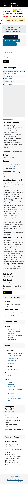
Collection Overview (10, 37)
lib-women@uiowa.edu (13, 464)
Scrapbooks (11, 363)
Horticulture (11, 396)
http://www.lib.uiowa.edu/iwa (13, 449)
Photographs (12, 360)
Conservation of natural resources (15, 390)
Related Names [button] (11, 321)
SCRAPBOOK (9, 79)
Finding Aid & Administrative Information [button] (10, 408)
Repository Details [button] (12, 437)
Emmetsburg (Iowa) (14, 369)
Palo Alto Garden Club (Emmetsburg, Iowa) (13, 165)
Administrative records (15, 353)
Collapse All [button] (7, 293)
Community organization (12, 385)
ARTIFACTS (8, 84)
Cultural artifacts (13, 358)
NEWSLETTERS (9, 81)
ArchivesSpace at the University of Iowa (12, 5)
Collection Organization (11, 40)
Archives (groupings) (14, 355)
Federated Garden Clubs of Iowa (15, 336)
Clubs (10, 382)
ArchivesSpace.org (12, 478)
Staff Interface (15, 476)
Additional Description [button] (13, 297)
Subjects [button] (8, 345)
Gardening (11, 393)
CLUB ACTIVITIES (10, 76)
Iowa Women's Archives (13, 27)
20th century (12, 376)
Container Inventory (10, 44)
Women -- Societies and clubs (15, 399)
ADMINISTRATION (10, 74)
